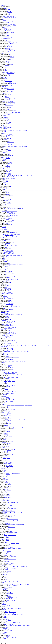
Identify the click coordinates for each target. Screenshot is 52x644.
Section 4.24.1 (7, 45)
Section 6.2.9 (10, 173)
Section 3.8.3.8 (8, 354)
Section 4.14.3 (2, 127)
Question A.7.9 (10, 48)
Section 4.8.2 (3, 211)
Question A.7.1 (20, 306)
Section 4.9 (26, 405)
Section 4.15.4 (9, 11)
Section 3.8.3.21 (9, 206)
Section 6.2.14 (9, 9)
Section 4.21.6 (11, 21)
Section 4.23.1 (14, 24)
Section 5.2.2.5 (12, 56)
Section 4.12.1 (6, 29)
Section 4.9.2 (8, 99)
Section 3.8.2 (10, 95)
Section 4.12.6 (10, 29)
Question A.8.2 (11, 325)
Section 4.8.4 (6, 610)
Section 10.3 (7, 36)
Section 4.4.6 (8, 265)
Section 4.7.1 (9, 107)
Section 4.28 (9, 285)
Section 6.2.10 (13, 416)
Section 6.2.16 (7, 136)
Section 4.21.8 (13, 44)
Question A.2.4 (13, 178)
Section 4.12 (7, 101)
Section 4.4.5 (11, 342)
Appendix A (9, 216)
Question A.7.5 (10, 349)
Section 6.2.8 (12, 142)
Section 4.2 (9, 191)
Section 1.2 (7, 91)
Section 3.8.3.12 (10, 24)
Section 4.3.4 (10, 81)
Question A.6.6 (25, 130)
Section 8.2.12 (8, 194)
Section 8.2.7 (5, 160)
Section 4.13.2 (8, 245)
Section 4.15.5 (10, 17)
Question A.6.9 (11, 505)
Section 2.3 (8, 13)
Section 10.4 (38, 345)
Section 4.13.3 (8, 120)
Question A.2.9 (11, 233)
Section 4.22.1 (11, 155)
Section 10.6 (5, 246)
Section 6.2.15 (6, 156)
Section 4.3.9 (8, 178)
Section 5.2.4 (21, 44)
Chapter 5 (6, 204)
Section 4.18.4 (13, 385)
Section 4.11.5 (36, 190)
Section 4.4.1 (6, 52)
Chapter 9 (10, 41)
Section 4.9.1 (24, 190)
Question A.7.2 (9, 303)
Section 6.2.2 (17, 608)
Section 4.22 (8, 223)
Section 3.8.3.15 (9, 82)
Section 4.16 (10, 555)
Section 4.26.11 (8, 210)
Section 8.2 (7, 219)
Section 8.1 (7, 23)
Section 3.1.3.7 (7, 217)
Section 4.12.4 (5, 67)
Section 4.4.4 (8, 32)
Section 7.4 (3, 147)
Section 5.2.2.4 (5, 416)
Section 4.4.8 (9, 26)
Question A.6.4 (18, 493)
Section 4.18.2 (18, 419)
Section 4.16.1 (4, 77)
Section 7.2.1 (10, 127)
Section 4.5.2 (4, 550)
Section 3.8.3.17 (3, 5)
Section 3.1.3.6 (7, 97)
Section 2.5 (5, 99)
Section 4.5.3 (9, 61)
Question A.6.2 (23, 419)
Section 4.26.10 (16, 264)
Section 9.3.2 (10, 134)
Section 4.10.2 (4, 90)
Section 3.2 (6, 190)
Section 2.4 (6, 419)
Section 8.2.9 (8, 398)
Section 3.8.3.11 (11, 213)
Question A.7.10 (11, 121)
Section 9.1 (20, 374)
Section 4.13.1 (7, 121)
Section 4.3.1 (6, 48)
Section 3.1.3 (9, 124)
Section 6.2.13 (9, 281)
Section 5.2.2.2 (10, 375)
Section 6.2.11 (21, 608)
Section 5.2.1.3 (6, 228)
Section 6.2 (4, 115)
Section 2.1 (4, 159)
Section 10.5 (5, 303)
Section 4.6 (21, 566)
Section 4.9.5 (4, 27)
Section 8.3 (12, 46)
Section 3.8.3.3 (9, 595)
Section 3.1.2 (5, 140)
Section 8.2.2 (12, 164)
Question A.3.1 (4, 609)
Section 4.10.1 (5, 100)
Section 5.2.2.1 (5, 281)
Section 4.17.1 (10, 12)
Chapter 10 (5, 189)
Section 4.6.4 (6, 25)
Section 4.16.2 (9, 15)
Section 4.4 (4, 561)
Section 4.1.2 (6, 284)
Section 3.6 (9, 150)
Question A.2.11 (8, 38)
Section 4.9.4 (5, 8)
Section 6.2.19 (7, 619)
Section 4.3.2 (7, 129)
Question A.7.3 (12, 101)
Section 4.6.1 (12, 32)
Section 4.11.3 (21, 130)
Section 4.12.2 (7, 104)
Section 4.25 (14, 119)
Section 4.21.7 (12, 13)
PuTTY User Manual (11, 279)
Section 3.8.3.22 (6, 118)
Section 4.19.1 (11, 162)
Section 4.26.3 (21, 351)
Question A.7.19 (14, 25)
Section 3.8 (8, 37)
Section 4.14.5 (9, 512)
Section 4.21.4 (11, 42)
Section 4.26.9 (17, 44)
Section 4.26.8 (20, 345)
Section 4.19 (3, 259)
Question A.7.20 (17, 286)
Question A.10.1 (4, 346)
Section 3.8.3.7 (9, 363)
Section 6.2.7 (9, 142)
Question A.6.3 (11, 310)
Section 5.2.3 (5, 188)
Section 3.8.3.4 (9, 270)
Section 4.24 (14, 213)
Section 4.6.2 (10, 130)
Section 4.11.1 (4, 101)
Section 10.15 (16, 208)
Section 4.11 (17, 130)
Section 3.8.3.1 (14, 110)
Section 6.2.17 (8, 166)
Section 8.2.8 (13, 374)
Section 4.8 (22, 405)
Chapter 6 (9, 204)
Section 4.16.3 (17, 185)
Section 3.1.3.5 (13, 98)
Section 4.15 (9, 475)
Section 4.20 (10, 18)
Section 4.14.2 (5, 223)
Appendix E (11, 221)
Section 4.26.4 (17, 241)
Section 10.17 (22, 584)
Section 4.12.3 (5, 71)
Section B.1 (4, 308)
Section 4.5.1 (6, 61)
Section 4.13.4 (12, 16)
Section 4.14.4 (8, 58)
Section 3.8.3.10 (9, 14)
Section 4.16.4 (12, 335)
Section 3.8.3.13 (9, 330)
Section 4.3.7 (7, 31)
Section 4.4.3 (5, 218)
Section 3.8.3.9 (4, 20)
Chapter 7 (7, 47)
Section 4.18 (13, 511)
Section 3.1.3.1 (9, 98)
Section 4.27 (3, 468)
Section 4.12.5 (9, 50)
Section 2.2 (9, 207)
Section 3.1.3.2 (12, 6)
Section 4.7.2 (7, 310)
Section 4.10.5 (4, 38)
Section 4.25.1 (13, 286)
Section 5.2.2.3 (10, 406)
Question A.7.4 (6, 617)
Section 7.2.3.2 (10, 509)
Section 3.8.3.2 (11, 91)
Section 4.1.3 (16, 405)
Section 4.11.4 (11, 466)
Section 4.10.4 (9, 30)
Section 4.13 (10, 119)
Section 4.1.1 (8, 16)
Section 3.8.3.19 (7, 235)
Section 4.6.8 (4, 66)
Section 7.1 (19, 112)
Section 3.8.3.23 (8, 293)
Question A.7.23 (9, 154)
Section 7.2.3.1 (12, 55)
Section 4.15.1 (6, 17)
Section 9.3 (11, 37)
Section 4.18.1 (14, 419)
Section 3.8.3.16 (9, 111)
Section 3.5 (4, 16)
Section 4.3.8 (5, 178)
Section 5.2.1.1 (13, 298)
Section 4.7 (19, 405)
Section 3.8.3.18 (9, 44)
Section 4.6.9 (7, 35)
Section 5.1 (16, 112)
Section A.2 (6, 196)
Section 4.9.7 (14, 217)
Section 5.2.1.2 (20, 234)
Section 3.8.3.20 (11, 232)
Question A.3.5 (6, 616)
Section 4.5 (3, 198)
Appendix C (4, 131)
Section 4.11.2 (13, 124)
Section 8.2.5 (9, 399)
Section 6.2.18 (9, 202)
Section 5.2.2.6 (11, 454)
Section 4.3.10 (9, 420)
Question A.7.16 (46, 345)
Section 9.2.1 (13, 399)
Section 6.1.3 (11, 64)
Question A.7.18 (7, 278)
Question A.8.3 (20, 164)
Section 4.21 (5, 40)
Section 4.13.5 (11, 235)
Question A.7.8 (11, 49)
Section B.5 (6, 542)
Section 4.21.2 (4, 53)
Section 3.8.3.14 (3, 329)
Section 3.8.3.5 (9, 149)
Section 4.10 (12, 88)
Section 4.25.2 (12, 252)
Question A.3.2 (16, 279)
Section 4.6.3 (6, 568)
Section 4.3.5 (7, 49)
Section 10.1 (20, 512)
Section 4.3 (11, 566)
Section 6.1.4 (12, 57)
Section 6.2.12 (9, 203)
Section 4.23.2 (8, 407)
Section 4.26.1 (13, 241)
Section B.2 (3, 362)
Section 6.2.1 (7, 505)
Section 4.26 (6, 528)
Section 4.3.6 (5, 70)
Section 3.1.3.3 (8, 176)
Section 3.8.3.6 (4, 92)
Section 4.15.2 (7, 170)
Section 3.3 (6, 30)
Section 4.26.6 (12, 306)
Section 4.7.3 (10, 217)
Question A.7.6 (13, 303)
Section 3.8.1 (9, 409)
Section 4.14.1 (10, 10)
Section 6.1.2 (11, 59)
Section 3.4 (9, 167)
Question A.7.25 (12, 176)
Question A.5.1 (14, 127)
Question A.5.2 (18, 622)
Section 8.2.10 (8, 46)
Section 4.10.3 (5, 80)
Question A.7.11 (12, 122)
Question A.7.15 (10, 218)
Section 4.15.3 (4, 168)
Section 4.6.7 (8, 51)
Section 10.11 (16, 306)
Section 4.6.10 (4, 34)
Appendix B (5, 78)
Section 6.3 (24, 44)
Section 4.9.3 (14, 612)
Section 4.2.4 (9, 350)
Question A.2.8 (7, 537)
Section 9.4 (15, 21)
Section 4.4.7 (5, 26)
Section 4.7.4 (10, 25)
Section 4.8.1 (6, 69)
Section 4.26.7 (5, 180)
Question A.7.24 (11, 624)
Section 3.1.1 (4, 98)
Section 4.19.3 (15, 232)
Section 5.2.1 (7, 173)
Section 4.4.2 (4, 182)
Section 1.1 (7, 79)
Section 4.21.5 (15, 42)
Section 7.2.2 (28, 44)
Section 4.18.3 (10, 116)
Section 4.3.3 (6, 81)
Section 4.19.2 (6, 117)
